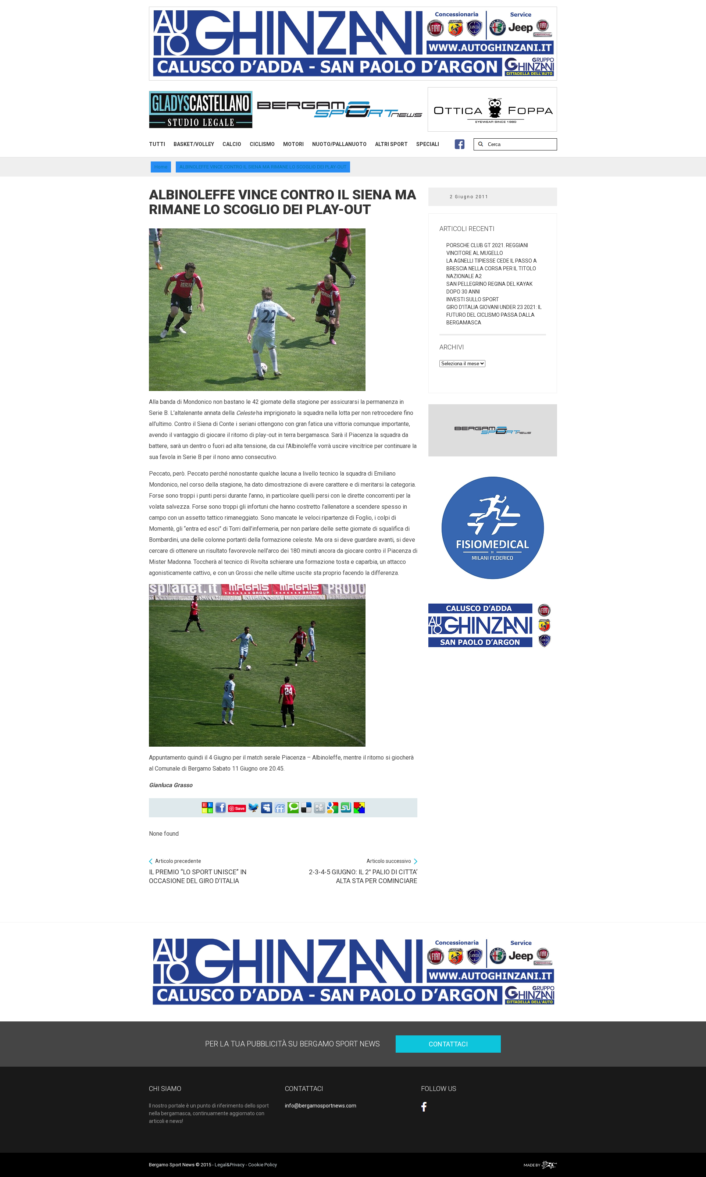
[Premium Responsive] (359, 807)
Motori (293, 144)
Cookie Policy (262, 1164)
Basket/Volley (194, 144)
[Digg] (319, 807)
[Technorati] (293, 807)
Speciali (427, 144)
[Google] (333, 807)
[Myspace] (266, 807)
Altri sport (391, 144)
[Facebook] (221, 807)
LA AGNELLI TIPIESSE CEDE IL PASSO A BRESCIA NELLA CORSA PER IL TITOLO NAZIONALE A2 (491, 268)
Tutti (157, 144)
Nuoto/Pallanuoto (339, 144)
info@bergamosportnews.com (320, 1106)
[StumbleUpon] (346, 807)
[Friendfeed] (280, 807)
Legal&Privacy (230, 1164)
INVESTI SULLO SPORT (472, 299)
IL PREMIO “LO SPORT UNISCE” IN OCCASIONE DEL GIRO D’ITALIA (198, 871)
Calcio (231, 144)
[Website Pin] (207, 807)
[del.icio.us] (306, 807)
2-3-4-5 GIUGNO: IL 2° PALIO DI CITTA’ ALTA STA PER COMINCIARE (363, 871)
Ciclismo (262, 144)
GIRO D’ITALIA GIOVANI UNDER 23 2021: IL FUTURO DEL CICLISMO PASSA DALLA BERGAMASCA (494, 315)
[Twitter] (253, 807)
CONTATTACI (448, 1044)
